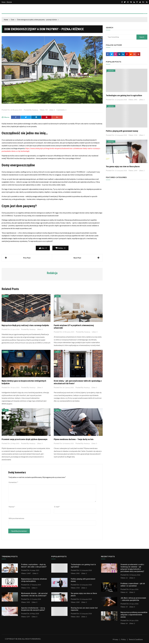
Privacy (115, 639)
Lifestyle (9, 2)
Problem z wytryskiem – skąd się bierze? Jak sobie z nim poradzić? (33, 565)
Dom (5, 296)
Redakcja (35, 110)
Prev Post (27, 258)
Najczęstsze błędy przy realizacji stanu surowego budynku (25, 325)
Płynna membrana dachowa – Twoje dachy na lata (73, 439)
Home (3, 2)
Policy (123, 639)
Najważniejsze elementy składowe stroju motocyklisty (34, 580)
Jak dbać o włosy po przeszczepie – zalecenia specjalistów (133, 599)
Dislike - (61, 248)
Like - (44, 248)
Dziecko (111, 70)
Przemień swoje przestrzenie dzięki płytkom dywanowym (24, 439)
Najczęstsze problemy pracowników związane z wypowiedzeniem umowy (134, 614)
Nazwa (12, 507)
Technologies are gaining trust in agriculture (124, 95)
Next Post (77, 258)
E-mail (57, 507)
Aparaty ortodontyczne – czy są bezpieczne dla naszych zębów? (33, 609)
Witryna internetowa (16, 518)
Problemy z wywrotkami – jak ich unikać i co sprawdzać (133, 584)
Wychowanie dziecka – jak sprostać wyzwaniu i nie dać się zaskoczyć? (34, 594)
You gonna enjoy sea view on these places (123, 166)
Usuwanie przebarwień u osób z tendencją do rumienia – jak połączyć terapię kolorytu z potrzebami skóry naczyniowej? (132, 567)
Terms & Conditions (136, 639)
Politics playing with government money (122, 131)
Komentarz (13, 482)
